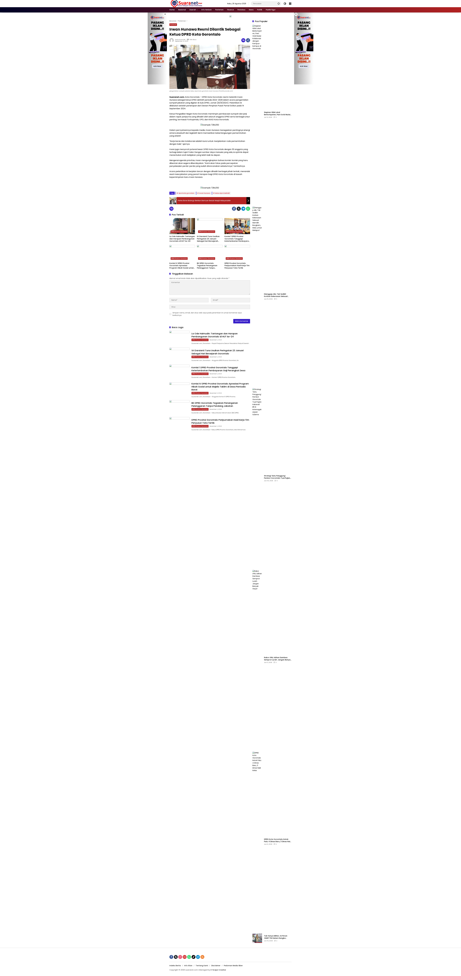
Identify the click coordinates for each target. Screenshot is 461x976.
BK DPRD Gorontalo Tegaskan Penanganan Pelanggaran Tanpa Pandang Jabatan (207, 265)
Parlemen (173, 25)
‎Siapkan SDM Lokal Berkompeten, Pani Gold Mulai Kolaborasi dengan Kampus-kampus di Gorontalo (277, 113)
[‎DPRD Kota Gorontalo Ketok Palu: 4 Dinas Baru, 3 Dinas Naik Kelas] (257, 841)
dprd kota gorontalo (186, 193)
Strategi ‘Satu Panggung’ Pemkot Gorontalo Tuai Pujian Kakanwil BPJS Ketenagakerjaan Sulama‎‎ (277, 477)
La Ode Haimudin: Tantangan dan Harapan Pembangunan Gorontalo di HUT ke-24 (182, 238)
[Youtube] (185, 957)
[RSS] (202, 957)
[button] (278, 4)
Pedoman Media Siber (233, 965)
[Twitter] (239, 209)
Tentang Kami (202, 965)
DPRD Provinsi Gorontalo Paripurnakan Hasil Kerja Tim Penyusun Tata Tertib (236, 265)
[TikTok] (193, 957)
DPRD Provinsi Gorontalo (179, 232)
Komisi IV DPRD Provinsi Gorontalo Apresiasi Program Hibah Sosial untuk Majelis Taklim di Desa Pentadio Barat (181, 265)
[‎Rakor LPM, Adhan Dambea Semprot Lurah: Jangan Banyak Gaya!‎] (257, 660)
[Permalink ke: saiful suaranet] (172, 40)
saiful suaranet (180, 39)
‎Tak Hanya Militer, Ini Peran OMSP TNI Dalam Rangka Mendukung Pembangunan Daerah (276, 937)
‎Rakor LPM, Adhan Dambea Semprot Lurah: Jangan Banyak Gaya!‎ (277, 658)
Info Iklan (188, 965)
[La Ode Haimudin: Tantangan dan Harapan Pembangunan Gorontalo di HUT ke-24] (182, 226)
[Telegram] (243, 209)
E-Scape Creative (218, 970)
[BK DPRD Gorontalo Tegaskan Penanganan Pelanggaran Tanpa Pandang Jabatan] (209, 253)
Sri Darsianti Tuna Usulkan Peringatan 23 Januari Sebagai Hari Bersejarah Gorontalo (208, 238)
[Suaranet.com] (193, 3)
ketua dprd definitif (222, 193)
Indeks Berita (175, 965)
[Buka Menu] (290, 3)
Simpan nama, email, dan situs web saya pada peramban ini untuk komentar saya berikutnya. (207, 314)
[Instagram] (180, 957)
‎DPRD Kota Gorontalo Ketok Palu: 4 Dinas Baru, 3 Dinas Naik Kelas (277, 840)
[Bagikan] (248, 40)
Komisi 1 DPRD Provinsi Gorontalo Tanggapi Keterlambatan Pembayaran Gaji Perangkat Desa (237, 238)
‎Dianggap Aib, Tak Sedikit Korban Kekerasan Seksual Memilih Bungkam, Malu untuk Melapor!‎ (277, 295)
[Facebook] (234, 209)
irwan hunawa (204, 193)
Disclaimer (215, 965)
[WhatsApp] (248, 209)
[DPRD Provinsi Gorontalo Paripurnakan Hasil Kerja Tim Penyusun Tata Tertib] (237, 253)
